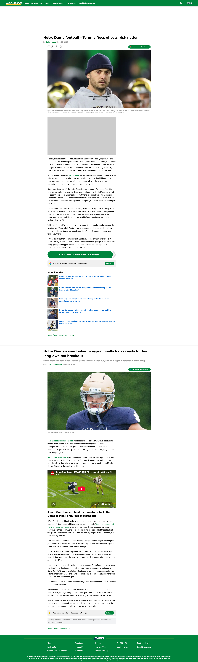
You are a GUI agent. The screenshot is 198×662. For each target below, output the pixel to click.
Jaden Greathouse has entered (60, 441)
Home (49, 335)
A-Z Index (79, 651)
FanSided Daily (143, 643)
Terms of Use (100, 647)
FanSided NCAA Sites (86, 3)
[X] (181, 3)
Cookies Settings (102, 651)
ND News (34, 3)
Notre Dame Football (62, 628)
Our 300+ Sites (123, 643)
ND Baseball (71, 3)
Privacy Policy (80, 647)
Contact (98, 643)
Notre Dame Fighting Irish (64, 335)
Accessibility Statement (57, 651)
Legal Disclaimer (144, 647)
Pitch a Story (52, 647)
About (26, 3)
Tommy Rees (73, 175)
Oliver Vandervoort (54, 364)
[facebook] (185, 3)
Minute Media (36, 656)
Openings (79, 643)
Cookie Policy (122, 647)
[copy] (60, 46)
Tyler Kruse (51, 42)
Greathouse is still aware (57, 457)
